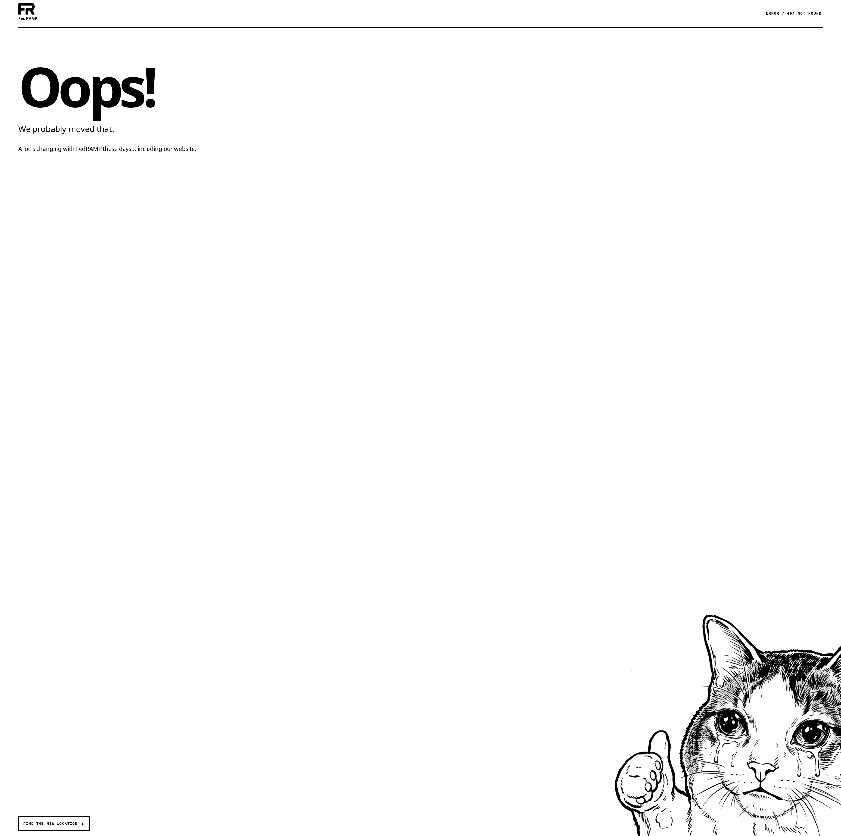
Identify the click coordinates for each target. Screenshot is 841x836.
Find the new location (53, 824)
